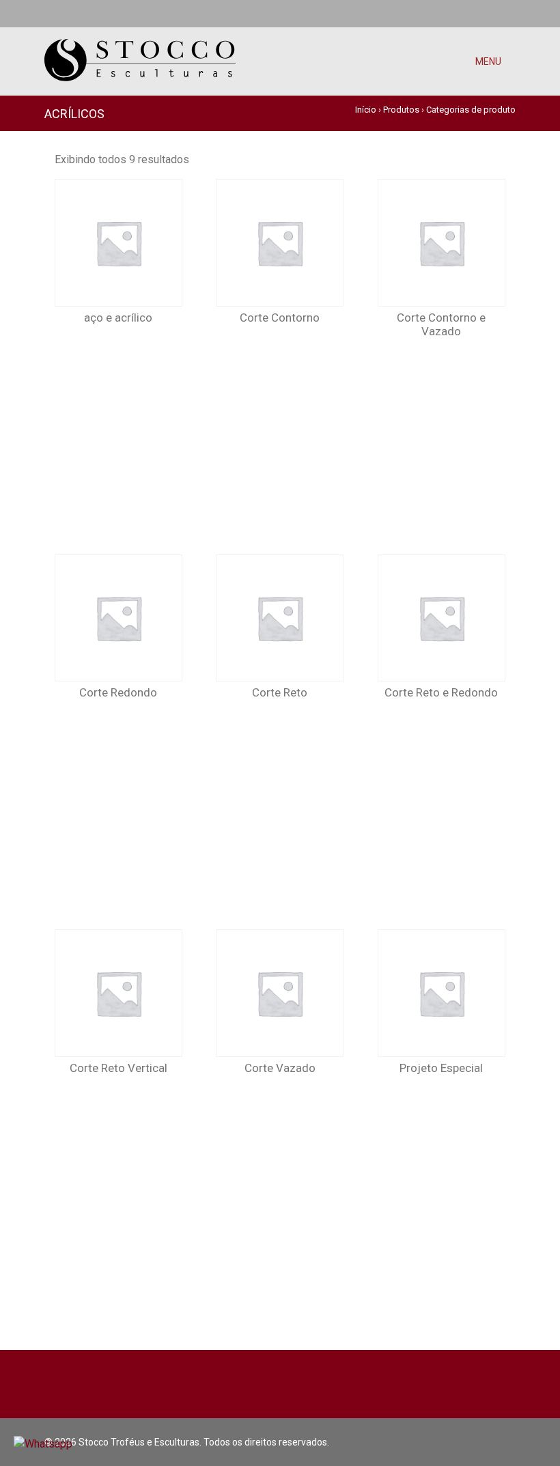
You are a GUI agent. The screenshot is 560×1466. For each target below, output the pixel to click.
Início (365, 109)
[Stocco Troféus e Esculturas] (140, 51)
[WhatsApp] (48, 13)
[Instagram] (511, 13)
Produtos (401, 109)
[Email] (70, 13)
